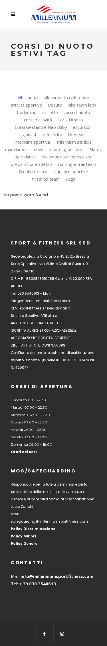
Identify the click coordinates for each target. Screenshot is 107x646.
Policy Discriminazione (33, 528)
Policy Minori (23, 536)
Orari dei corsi (25, 451)
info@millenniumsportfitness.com (57, 576)
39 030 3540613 (39, 583)
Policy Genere (24, 543)
